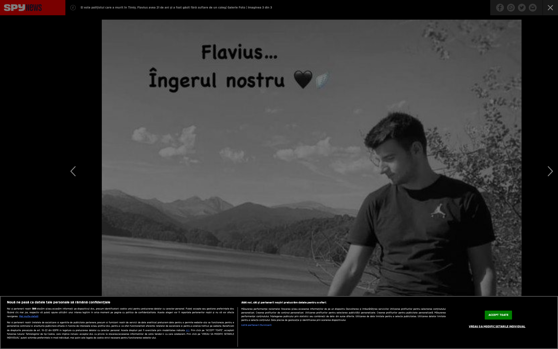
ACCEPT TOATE (498, 315)
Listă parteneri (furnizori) (256, 325)
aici (187, 330)
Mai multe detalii (28, 316)
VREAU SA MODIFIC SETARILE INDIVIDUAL (497, 326)
